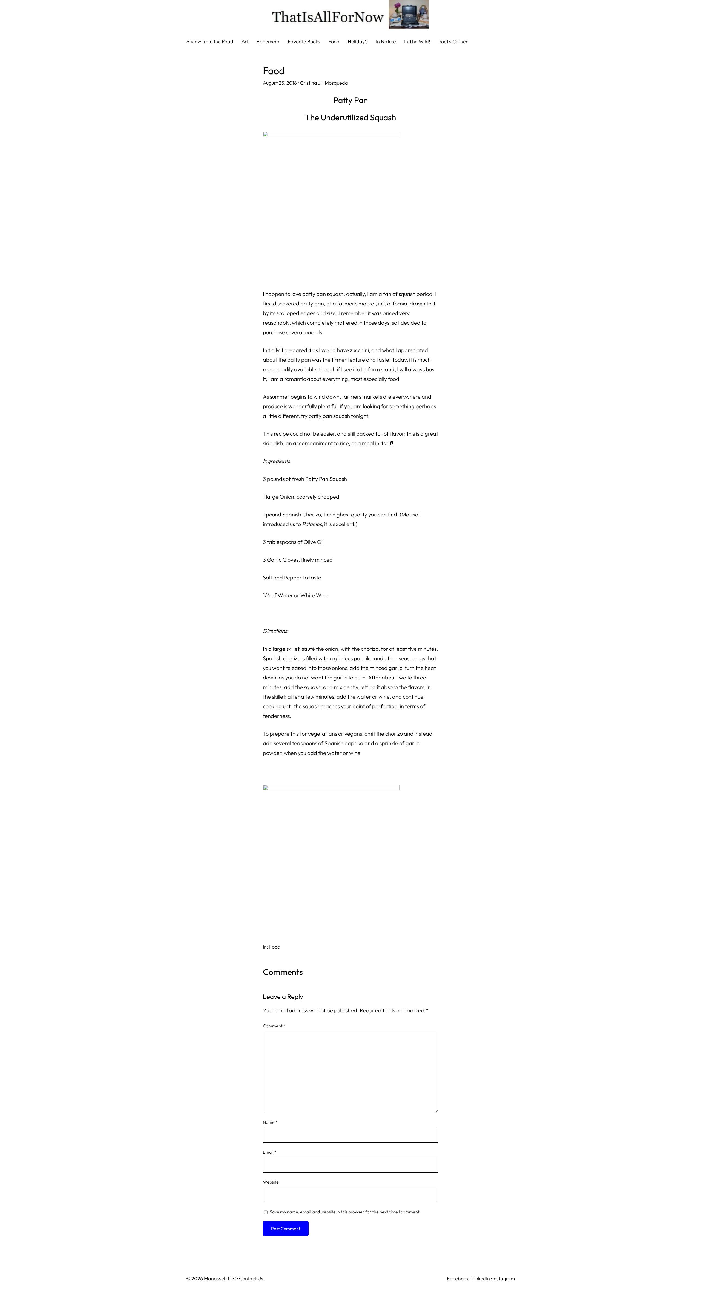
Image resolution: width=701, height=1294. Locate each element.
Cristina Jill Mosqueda (324, 83)
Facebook (458, 1278)
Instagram (504, 1278)
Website (271, 1182)
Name (270, 1122)
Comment (274, 1026)
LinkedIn (481, 1278)
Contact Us (251, 1278)
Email (269, 1152)
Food (274, 947)
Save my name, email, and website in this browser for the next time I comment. (345, 1212)
